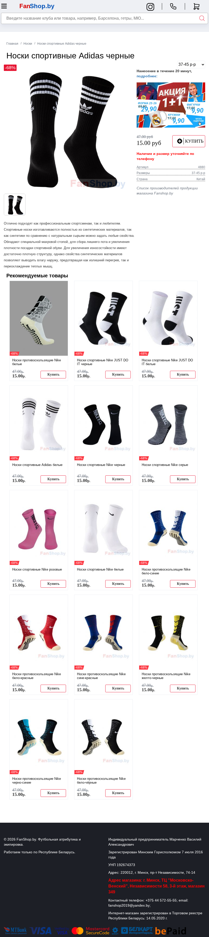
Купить (53, 374)
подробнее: (147, 76)
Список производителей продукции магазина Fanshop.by (167, 190)
